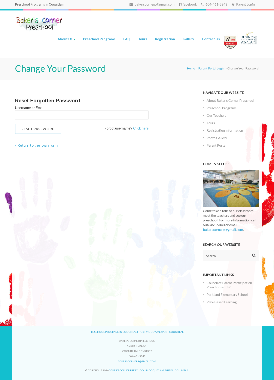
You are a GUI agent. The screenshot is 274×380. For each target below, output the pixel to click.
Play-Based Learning (222, 302)
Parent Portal (216, 145)
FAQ (126, 39)
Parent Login (245, 4)
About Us (65, 39)
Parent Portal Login (211, 68)
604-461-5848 (216, 4)
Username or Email (29, 108)
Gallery (188, 39)
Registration (165, 39)
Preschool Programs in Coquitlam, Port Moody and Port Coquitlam (137, 331)
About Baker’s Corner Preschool (230, 100)
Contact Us (211, 39)
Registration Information (225, 130)
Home (191, 68)
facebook (190, 4)
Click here (141, 128)
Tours (142, 39)
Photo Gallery (217, 138)
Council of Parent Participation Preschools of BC (229, 285)
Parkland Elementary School (227, 294)
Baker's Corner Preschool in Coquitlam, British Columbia (148, 370)
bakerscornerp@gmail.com (154, 4)
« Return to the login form (36, 145)
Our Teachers (216, 115)
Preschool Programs (99, 39)
